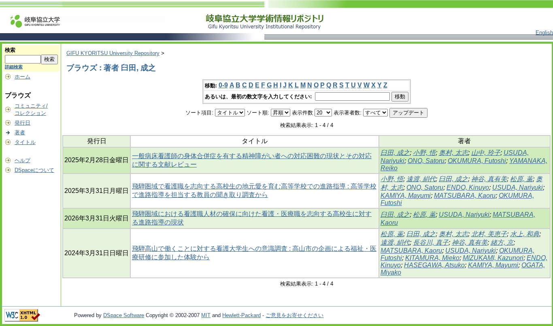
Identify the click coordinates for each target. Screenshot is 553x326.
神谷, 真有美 (489, 179)
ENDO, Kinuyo (468, 187)
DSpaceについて (34, 170)
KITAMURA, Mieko (432, 257)
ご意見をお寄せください (294, 315)
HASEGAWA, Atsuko (434, 265)
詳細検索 (14, 66)
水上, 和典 (524, 234)
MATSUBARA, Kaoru (465, 195)
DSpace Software (123, 315)
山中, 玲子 (485, 152)
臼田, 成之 (395, 152)
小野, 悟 (424, 152)
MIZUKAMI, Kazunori (493, 257)
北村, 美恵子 (489, 234)
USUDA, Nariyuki (517, 187)
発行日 (22, 123)
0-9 (223, 85)
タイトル (25, 142)
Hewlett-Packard (241, 315)
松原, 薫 (521, 179)
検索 (10, 50)
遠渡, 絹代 (421, 179)
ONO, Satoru (426, 160)
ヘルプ (22, 160)
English (544, 33)
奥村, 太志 (453, 152)
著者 (20, 132)
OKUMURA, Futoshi (477, 160)
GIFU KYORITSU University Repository (113, 53)
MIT (206, 315)
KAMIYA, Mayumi (406, 195)
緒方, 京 (502, 242)
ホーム (22, 77)
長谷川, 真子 (431, 242)
